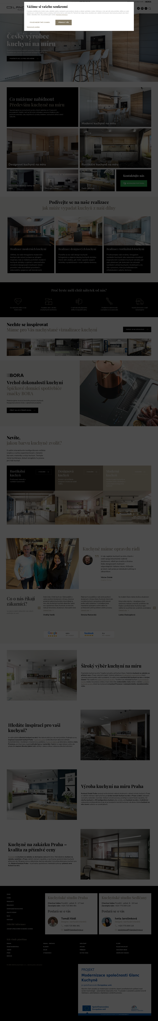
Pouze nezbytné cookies (40, 22)
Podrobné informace (62, 15)
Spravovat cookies (33, 27)
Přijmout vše (63, 22)
